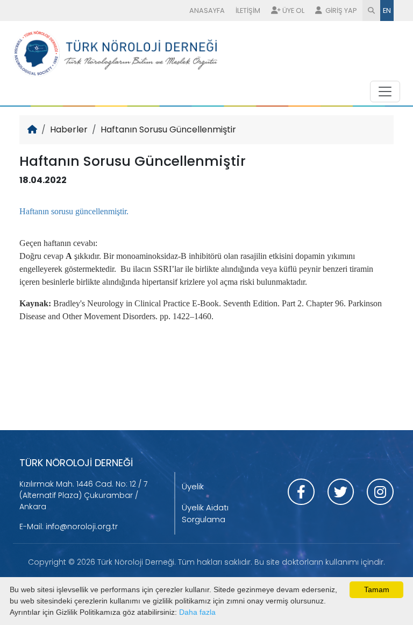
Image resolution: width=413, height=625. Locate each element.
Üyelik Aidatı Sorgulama (205, 513)
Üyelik (193, 486)
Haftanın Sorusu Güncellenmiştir (168, 129)
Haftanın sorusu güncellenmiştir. (75, 211)
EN (387, 10)
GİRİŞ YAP (340, 10)
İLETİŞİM (248, 10)
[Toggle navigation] (385, 91)
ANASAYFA (207, 10)
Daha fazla (197, 612)
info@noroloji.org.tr (82, 526)
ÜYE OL (293, 10)
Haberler (69, 129)
